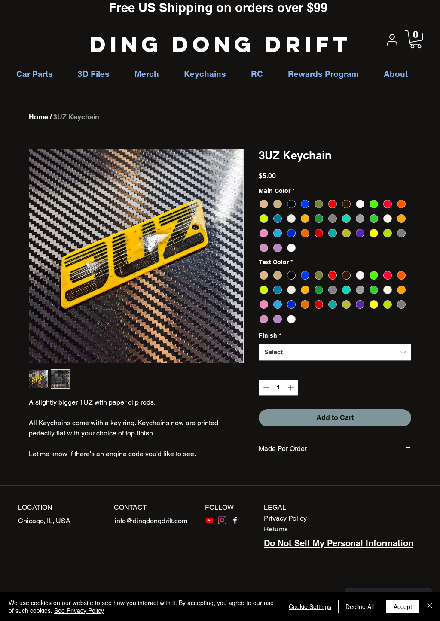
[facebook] (235, 520)
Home (38, 117)
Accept (403, 606)
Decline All (359, 606)
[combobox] (335, 352)
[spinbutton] (278, 387)
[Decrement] (265, 387)
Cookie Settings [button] (310, 606)
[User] (391, 39)
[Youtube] (209, 520)
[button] (415, 39)
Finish (270, 335)
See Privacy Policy (79, 610)
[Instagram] (222, 520)
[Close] (430, 606)
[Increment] (291, 387)
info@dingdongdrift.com (151, 521)
